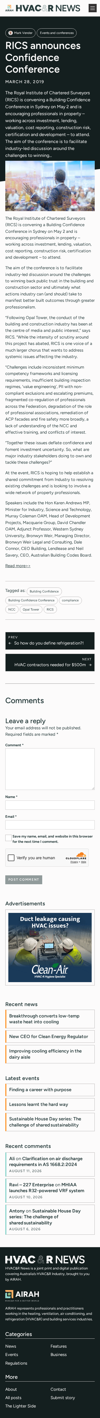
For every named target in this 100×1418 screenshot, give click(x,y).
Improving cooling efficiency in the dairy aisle (45, 1054)
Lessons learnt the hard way (38, 1104)
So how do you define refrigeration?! (49, 643)
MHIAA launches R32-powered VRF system (46, 1188)
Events (11, 1354)
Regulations (16, 1363)
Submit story (63, 1397)
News (10, 1346)
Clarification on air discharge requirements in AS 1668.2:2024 (45, 1161)
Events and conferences (57, 33)
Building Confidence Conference (31, 600)
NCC (11, 609)
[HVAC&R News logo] (42, 8)
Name (11, 797)
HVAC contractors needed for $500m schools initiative (50, 665)
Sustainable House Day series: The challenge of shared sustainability (45, 1122)
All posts (13, 1397)
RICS (50, 609)
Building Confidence (44, 591)
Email (11, 816)
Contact (58, 1389)
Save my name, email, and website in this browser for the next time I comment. (52, 839)
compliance (70, 600)
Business (59, 1354)
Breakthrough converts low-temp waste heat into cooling (44, 1019)
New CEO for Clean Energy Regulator (48, 1036)
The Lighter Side (20, 1406)
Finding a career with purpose (40, 1089)
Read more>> (18, 565)
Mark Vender (23, 33)
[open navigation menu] (93, 8)
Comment (14, 745)
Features (59, 1346)
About (11, 1389)
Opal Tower (31, 609)
